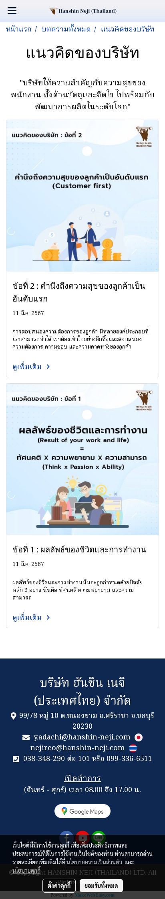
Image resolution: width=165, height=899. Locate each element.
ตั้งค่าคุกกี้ (59, 885)
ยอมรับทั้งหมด (101, 885)
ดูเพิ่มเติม (28, 367)
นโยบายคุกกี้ (26, 870)
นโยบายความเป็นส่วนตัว (94, 861)
